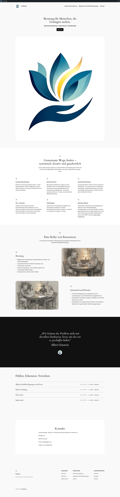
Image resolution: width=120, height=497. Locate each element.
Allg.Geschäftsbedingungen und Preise (29, 384)
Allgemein (97, 384)
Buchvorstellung (21, 390)
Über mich (60, 29)
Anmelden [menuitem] (5, 1)
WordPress (24, 489)
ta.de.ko (24, 6)
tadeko (91, 384)
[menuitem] (1, 1)
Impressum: (20, 400)
